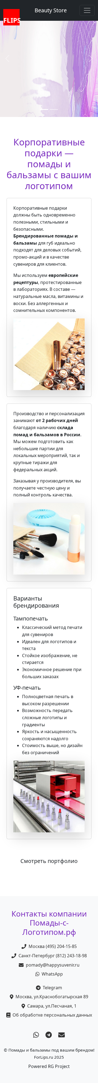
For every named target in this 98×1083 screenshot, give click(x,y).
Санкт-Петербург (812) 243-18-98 (53, 956)
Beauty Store (51, 10)
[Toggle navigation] (87, 10)
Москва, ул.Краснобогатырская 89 (52, 997)
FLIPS (11, 20)
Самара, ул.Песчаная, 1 (51, 1006)
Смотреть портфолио (49, 861)
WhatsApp (52, 974)
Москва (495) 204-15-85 (53, 946)
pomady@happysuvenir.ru (52, 965)
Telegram (52, 988)
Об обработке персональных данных (52, 1015)
